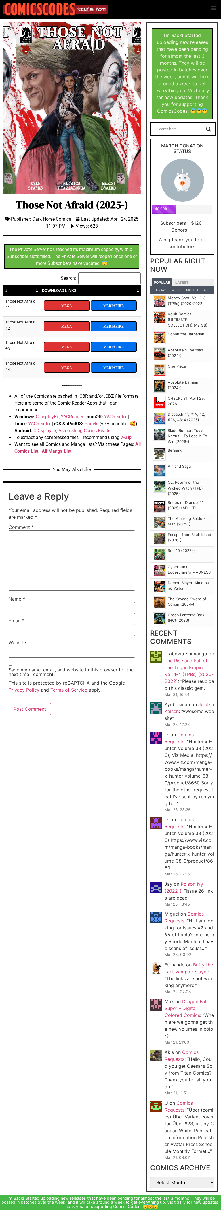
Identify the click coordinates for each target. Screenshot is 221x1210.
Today (160, 290)
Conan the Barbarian (186, 334)
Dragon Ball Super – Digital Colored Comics (186, 1008)
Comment (21, 527)
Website (17, 642)
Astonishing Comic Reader (85, 430)
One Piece (177, 366)
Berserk (175, 450)
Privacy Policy (24, 690)
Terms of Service (68, 690)
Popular (162, 282)
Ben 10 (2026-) (181, 550)
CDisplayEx (47, 416)
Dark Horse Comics (51, 219)
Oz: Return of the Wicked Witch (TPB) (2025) (185, 488)
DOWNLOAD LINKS (59, 290)
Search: (68, 278)
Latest (181, 282)
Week (176, 290)
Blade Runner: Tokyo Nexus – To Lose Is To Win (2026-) (187, 436)
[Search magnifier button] (209, 129)
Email (16, 620)
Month (192, 290)
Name (17, 599)
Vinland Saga (179, 466)
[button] (213, 7)
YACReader (72, 416)
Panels (91, 423)
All (206, 290)
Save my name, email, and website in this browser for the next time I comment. (71, 672)
